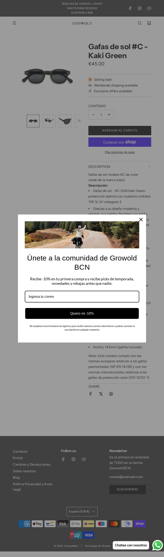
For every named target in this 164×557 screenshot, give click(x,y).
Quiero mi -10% (82, 313)
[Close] (141, 219)
